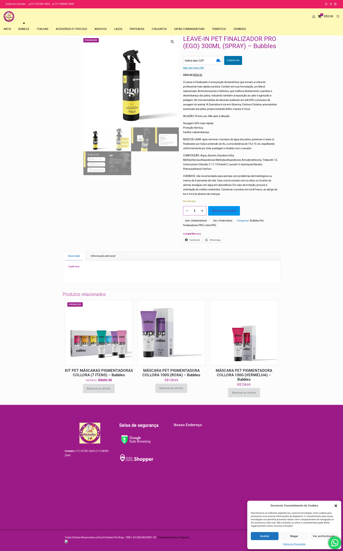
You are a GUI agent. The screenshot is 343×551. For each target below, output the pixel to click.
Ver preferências (324, 536)
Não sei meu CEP (193, 68)
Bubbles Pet (257, 220)
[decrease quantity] (187, 210)
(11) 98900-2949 (64, 4)
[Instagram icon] (335, 4)
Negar (294, 536)
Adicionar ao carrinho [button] (99, 388)
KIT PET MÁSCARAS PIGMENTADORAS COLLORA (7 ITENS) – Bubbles (99, 372)
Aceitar (264, 536)
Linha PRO (210, 225)
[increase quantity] (202, 210)
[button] (336, 506)
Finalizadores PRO (193, 225)
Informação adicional (103, 256)
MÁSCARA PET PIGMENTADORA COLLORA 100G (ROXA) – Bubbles (171, 372)
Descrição (74, 256)
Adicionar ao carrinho (224, 210)
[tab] (74, 256)
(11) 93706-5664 (40, 4)
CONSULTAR (233, 60)
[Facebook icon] (330, 4)
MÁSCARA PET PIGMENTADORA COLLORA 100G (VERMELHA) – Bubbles (244, 375)
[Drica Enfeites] (9, 16)
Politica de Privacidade (294, 544)
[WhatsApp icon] (326, 4)
